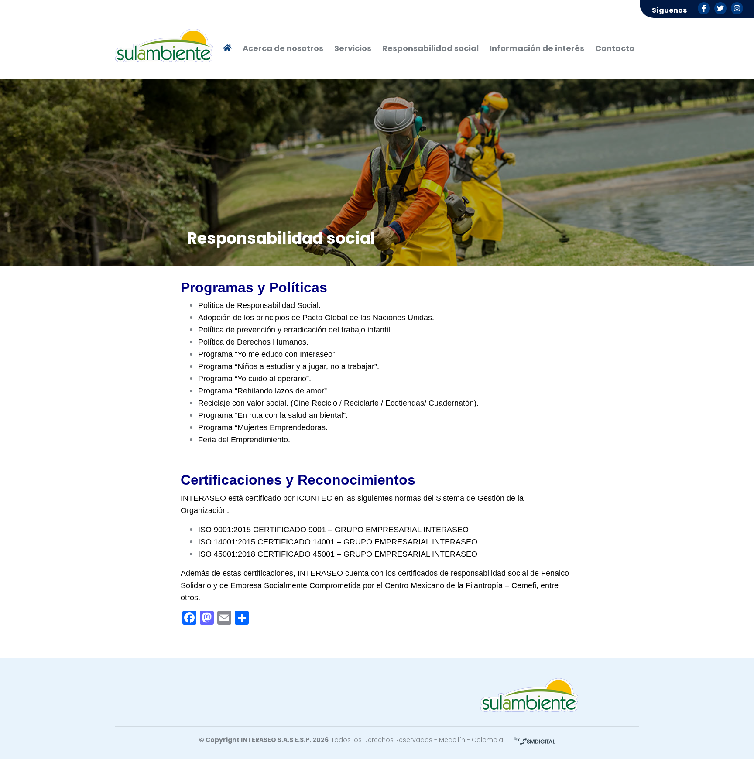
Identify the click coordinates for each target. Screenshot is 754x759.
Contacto (614, 48)
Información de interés (537, 48)
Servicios (352, 48)
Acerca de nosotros (283, 48)
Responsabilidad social (430, 48)
